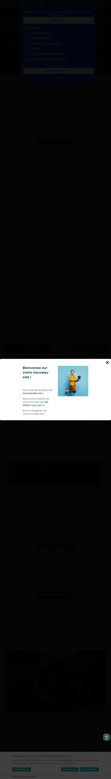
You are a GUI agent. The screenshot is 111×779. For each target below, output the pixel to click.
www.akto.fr (38, 405)
